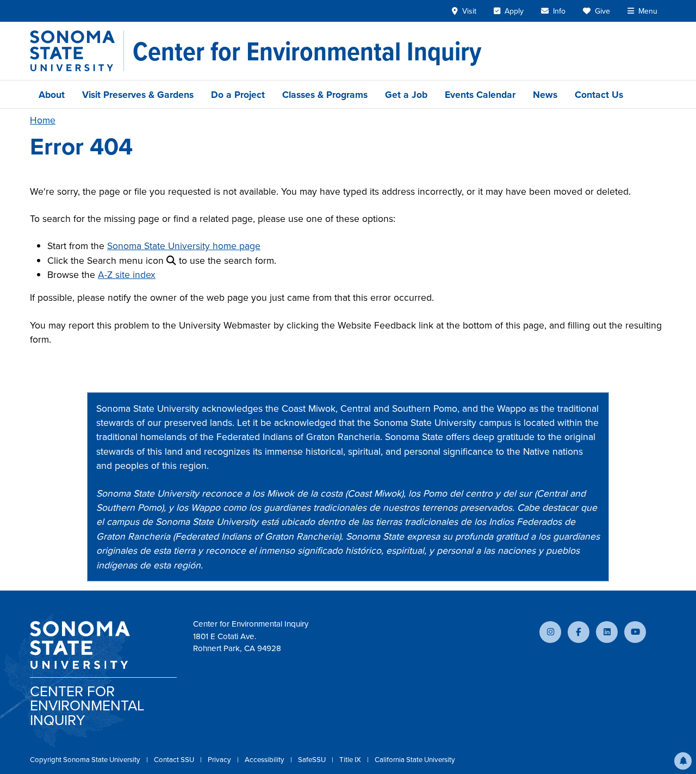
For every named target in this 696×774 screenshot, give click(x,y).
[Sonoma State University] (77, 50)
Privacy (220, 759)
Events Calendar (480, 94)
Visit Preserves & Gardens (138, 94)
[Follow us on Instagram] (550, 632)
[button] (683, 761)
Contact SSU (175, 759)
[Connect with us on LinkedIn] (607, 632)
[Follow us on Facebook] (578, 632)
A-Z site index (127, 274)
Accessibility (265, 759)
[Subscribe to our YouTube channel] (635, 632)
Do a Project (238, 94)
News (545, 94)
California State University (415, 759)
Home (42, 120)
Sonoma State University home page (183, 245)
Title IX (351, 759)
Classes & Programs (325, 94)
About (52, 94)
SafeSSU (312, 759)
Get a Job (406, 94)
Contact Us (599, 94)
